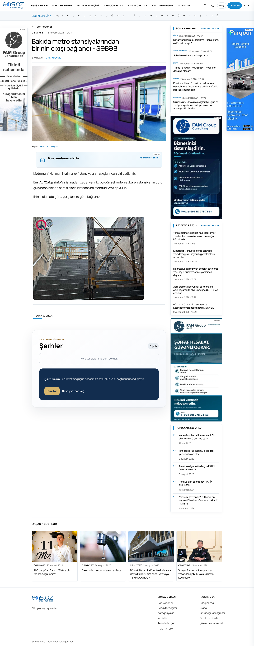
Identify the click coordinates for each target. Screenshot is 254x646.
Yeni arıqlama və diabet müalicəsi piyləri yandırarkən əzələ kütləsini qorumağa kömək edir (194, 236)
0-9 (57, 15)
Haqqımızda (207, 603)
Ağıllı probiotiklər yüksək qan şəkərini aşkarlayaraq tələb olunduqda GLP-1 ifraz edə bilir (195, 290)
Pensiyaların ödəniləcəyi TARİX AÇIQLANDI (195, 483)
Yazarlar (183, 5)
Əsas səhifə (39, 5)
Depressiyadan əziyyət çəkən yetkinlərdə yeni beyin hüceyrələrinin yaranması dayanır (195, 272)
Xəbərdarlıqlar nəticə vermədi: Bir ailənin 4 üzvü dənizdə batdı (197, 437)
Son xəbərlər (62, 5)
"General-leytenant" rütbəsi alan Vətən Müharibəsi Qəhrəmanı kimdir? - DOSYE (199, 500)
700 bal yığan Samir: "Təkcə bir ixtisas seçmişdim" (52, 572)
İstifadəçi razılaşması (212, 613)
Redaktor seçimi (88, 5)
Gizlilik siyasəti (209, 618)
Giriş (221, 5)
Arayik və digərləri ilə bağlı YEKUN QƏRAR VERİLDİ (197, 467)
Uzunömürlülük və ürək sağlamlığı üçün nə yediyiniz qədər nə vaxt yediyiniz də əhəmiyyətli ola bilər (195, 105)
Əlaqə (203, 608)
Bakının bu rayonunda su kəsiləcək (102, 570)
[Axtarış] (205, 5)
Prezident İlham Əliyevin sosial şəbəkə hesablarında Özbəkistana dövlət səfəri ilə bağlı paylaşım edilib (195, 86)
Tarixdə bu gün (162, 5)
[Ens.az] (13, 5)
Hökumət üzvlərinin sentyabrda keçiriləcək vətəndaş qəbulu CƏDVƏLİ (193, 306)
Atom (169, 629)
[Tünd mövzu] (212, 5)
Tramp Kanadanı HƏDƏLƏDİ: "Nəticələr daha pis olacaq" (194, 69)
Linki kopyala (53, 57)
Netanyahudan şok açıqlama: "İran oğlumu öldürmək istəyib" (196, 41)
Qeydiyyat (235, 5)
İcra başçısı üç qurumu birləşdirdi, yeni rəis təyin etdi (197, 452)
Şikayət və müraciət (211, 623)
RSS (160, 629)
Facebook (44, 146)
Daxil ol (52, 391)
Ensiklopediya (137, 5)
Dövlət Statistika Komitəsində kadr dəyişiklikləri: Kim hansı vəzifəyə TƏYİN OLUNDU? (150, 574)
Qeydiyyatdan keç (73, 391)
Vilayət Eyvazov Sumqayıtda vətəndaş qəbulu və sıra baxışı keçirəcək (196, 574)
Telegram (54, 146)
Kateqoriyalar (113, 5)
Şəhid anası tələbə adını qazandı (190, 55)
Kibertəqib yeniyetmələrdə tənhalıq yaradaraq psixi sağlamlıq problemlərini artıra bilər (194, 254)
